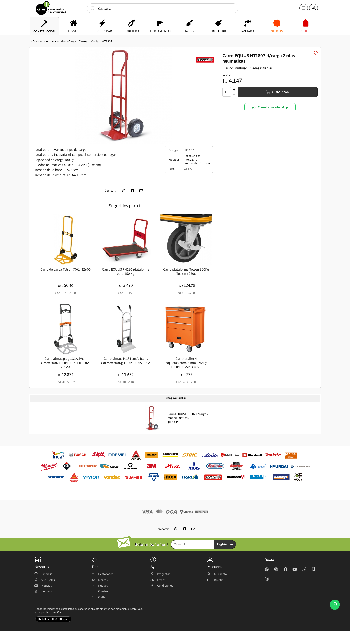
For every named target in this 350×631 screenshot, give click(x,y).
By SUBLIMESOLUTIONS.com (53, 619)
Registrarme (225, 544)
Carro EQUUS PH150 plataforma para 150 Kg (125, 272)
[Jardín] (189, 23)
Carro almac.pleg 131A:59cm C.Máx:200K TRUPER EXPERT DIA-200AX (65, 363)
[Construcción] (44, 23)
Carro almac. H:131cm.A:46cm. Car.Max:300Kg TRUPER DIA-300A (125, 361)
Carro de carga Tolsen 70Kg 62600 (65, 269)
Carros (83, 41)
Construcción (41, 41)
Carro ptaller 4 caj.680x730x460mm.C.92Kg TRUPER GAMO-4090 (186, 363)
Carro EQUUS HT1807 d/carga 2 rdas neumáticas (188, 415)
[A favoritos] (316, 53)
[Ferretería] (131, 23)
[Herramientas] (160, 23)
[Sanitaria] (247, 23)
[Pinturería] (218, 23)
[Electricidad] (102, 23)
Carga (72, 41)
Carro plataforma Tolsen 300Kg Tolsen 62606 (186, 272)
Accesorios (59, 41)
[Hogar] (73, 23)
